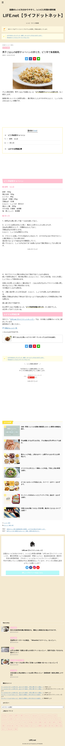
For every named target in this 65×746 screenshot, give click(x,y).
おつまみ (4, 715)
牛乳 (17, 725)
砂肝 (12, 525)
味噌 (40, 722)
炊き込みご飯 (10, 725)
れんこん (6, 525)
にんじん (4, 719)
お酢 (21, 715)
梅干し (54, 722)
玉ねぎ (26, 725)
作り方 (10, 143)
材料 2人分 (12, 139)
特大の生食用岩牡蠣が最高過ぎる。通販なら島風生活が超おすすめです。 (33, 630)
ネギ (19, 722)
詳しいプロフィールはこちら (32, 573)
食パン (3, 729)
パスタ (24, 722)
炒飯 (10, 525)
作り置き (31, 722)
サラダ (44, 719)
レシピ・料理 (7, 523)
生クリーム (33, 725)
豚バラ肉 (51, 725)
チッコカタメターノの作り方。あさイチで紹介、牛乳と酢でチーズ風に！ (22, 687)
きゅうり (27, 715)
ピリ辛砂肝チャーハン (16, 135)
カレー (16, 719)
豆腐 (45, 725)
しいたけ (42, 715)
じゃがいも (49, 715)
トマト (9, 722)
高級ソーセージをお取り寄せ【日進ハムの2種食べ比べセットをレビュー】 (34, 663)
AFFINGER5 (40, 743)
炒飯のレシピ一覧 (11, 328)
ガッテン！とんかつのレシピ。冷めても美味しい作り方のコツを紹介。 (21, 694)
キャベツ (22, 719)
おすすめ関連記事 (14, 149)
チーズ (3, 722)
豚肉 (57, 725)
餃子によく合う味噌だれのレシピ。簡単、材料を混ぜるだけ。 (23, 531)
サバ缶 (39, 719)
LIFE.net (32, 740)
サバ (34, 719)
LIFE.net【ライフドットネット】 (22, 319)
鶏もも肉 (10, 729)
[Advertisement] (32, 115)
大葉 (50, 722)
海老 (60, 722)
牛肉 (21, 725)
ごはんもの (34, 715)
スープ (50, 719)
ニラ (15, 722)
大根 (45, 722)
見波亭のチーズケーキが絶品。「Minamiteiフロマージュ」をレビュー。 (33, 640)
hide (35, 131)
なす (55, 715)
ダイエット (57, 719)
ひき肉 (10, 719)
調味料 (40, 725)
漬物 (3, 725)
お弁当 (10, 715)
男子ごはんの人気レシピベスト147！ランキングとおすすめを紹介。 (35, 337)
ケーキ (28, 719)
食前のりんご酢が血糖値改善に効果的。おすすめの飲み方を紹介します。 (26, 529)
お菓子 (16, 715)
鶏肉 (16, 729)
